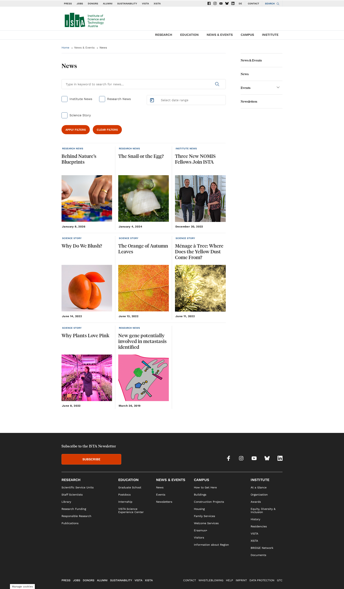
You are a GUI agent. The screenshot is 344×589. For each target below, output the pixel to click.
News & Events (84, 47)
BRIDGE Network (262, 547)
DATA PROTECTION (261, 580)
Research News (119, 99)
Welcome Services (206, 523)
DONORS (93, 3)
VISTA (145, 3)
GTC (279, 580)
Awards (256, 501)
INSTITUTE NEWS (186, 148)
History (255, 519)
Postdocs (124, 494)
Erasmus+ (200, 530)
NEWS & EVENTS (220, 35)
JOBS (80, 3)
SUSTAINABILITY (127, 3)
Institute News (80, 99)
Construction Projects (209, 501)
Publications (70, 523)
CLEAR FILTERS (107, 129)
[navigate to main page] (84, 19)
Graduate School (129, 487)
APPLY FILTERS (75, 129)
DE (240, 3)
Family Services (204, 516)
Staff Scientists (72, 494)
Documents (258, 555)
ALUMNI (107, 3)
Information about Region (211, 544)
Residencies (259, 526)
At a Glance (259, 487)
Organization (259, 494)
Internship (125, 501)
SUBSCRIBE (91, 459)
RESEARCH (163, 35)
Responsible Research (76, 516)
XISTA (157, 3)
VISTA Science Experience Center (131, 510)
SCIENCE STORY (72, 238)
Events (245, 88)
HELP (229, 580)
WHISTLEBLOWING (210, 580)
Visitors (199, 537)
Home (65, 47)
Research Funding (74, 508)
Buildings (200, 494)
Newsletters (249, 101)
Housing (199, 508)
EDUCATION (189, 35)
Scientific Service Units (78, 487)
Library (66, 501)
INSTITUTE (270, 35)
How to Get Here (205, 487)
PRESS (68, 3)
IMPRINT (241, 580)
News (245, 74)
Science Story (80, 115)
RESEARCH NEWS (72, 148)
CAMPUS (247, 35)
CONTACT (253, 3)
